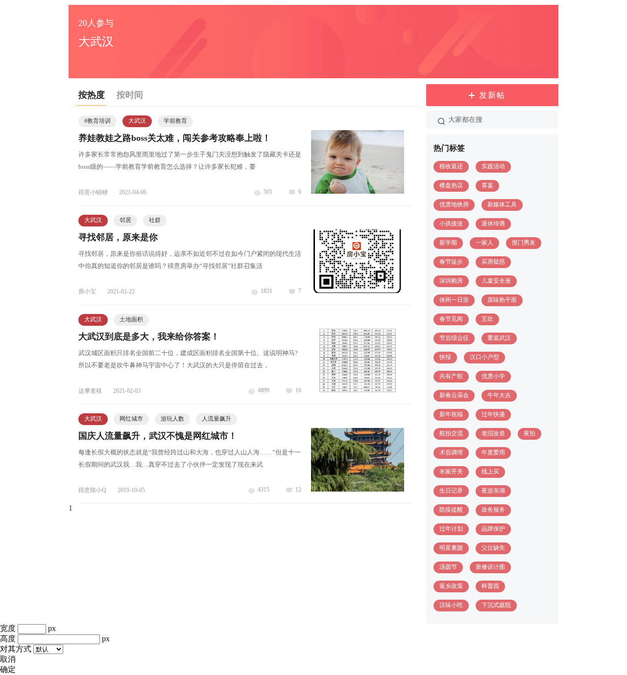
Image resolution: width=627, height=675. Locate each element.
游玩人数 (172, 418)
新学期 (448, 242)
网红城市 (131, 418)
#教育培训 (97, 120)
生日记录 (451, 490)
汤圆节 (448, 566)
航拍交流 (451, 433)
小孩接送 (451, 223)
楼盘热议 (451, 185)
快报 (445, 357)
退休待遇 (493, 223)
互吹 (487, 318)
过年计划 (451, 528)
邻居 (125, 220)
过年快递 (493, 414)
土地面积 (131, 319)
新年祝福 (451, 414)
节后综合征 (454, 338)
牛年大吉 (499, 395)
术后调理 (451, 452)
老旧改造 (493, 433)
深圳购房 (451, 280)
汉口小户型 (484, 357)
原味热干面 (502, 299)
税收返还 (451, 166)
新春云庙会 (454, 395)
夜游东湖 (493, 490)
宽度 (8, 628)
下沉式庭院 (496, 605)
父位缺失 (493, 547)
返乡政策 (451, 586)
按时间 (130, 95)
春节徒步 (451, 261)
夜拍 (529, 433)
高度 (8, 638)
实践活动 (493, 166)
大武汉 (137, 120)
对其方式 (15, 649)
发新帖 (492, 95)
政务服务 (493, 509)
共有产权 (451, 376)
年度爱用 (493, 452)
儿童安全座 (496, 280)
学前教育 (175, 120)
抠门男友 (523, 242)
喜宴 (487, 185)
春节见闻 (451, 318)
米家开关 (451, 471)
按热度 (91, 95)
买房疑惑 (493, 261)
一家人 (484, 242)
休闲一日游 (454, 299)
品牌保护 (493, 528)
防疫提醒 (451, 509)
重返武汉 (499, 338)
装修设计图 (490, 566)
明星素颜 (451, 547)
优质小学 (493, 376)
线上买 (490, 471)
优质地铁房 (454, 204)
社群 (155, 220)
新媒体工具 (502, 204)
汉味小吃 (451, 605)
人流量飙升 (216, 418)
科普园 (490, 586)
